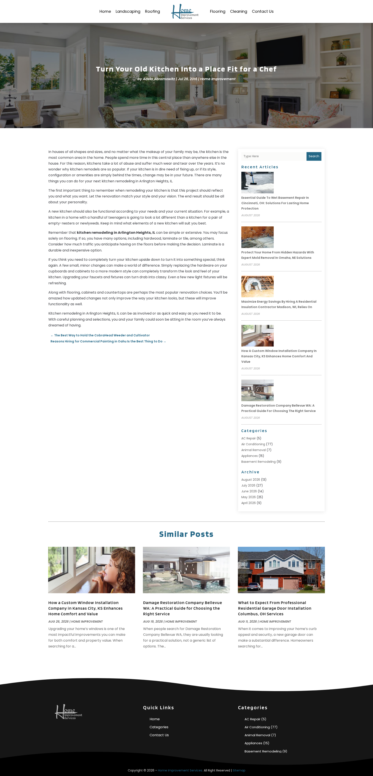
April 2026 (248, 503)
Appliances (249, 456)
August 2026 (250, 479)
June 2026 (249, 491)
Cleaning (238, 11)
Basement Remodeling (258, 462)
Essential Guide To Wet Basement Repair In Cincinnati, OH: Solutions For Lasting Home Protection (275, 203)
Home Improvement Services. (180, 770)
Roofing (152, 11)
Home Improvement (217, 78)
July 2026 (248, 485)
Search (314, 156)
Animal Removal (253, 450)
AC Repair (248, 438)
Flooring (217, 11)
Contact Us (263, 11)
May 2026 (248, 497)
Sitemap (239, 770)
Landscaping (128, 11)
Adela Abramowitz (159, 78)
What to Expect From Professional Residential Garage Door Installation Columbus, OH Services (274, 608)
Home (105, 11)
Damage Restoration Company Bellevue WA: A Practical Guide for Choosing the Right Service (182, 608)
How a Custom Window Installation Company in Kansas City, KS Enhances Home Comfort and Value (279, 356)
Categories (159, 727)
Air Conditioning (253, 444)
